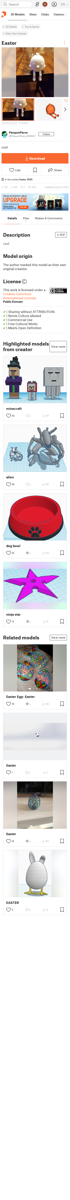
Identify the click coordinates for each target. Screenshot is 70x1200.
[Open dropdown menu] (64, 42)
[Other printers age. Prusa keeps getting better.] (35, 202)
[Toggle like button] (8, 415)
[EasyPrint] (37, 4)
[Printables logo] (4, 14)
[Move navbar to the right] (66, 14)
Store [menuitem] (33, 14)
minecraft (14, 408)
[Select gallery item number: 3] (37, 689)
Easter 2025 (25, 179)
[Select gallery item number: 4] (40, 689)
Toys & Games (32, 26)
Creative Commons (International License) (19, 297)
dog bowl (13, 546)
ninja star (13, 614)
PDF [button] (62, 234)
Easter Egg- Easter (20, 696)
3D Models (11, 26)
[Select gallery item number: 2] (33, 689)
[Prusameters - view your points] (44, 4)
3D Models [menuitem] (17, 14)
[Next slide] (64, 109)
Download (37, 158)
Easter (11, 765)
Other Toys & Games (16, 33)
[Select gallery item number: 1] (29, 689)
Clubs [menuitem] (45, 14)
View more (58, 346)
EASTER (12, 902)
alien (10, 477)
